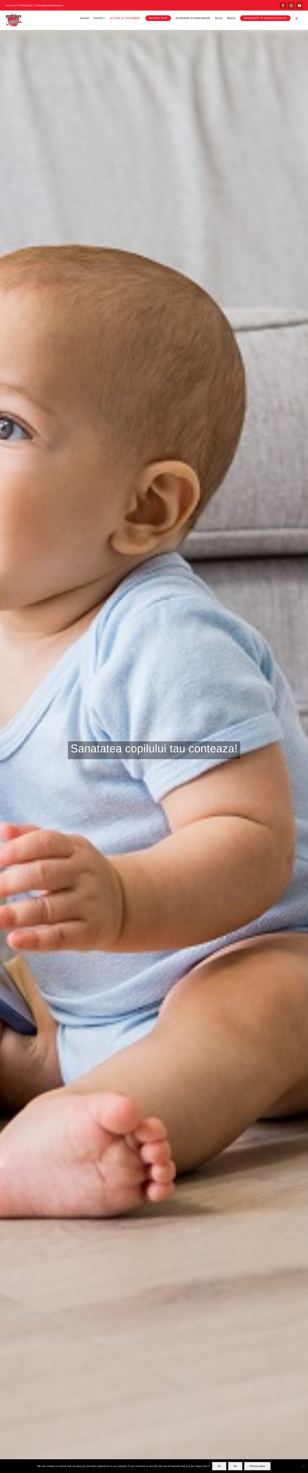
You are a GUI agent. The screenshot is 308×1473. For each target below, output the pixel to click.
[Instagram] (291, 5)
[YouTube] (299, 5)
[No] (303, 1466)
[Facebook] (283, 5)
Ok (219, 1466)
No (235, 1466)
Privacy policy (257, 1466)
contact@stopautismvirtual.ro (49, 5)
